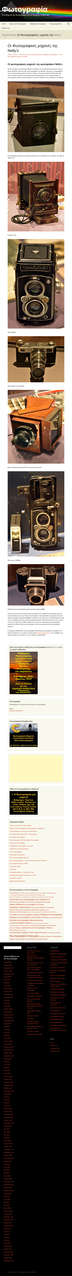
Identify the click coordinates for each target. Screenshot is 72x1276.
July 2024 (6, 1000)
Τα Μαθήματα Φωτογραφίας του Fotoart (21, 846)
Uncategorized (54, 951)
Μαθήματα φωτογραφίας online (52, 917)
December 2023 (8, 1015)
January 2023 (8, 1044)
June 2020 (7, 1132)
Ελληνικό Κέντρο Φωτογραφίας (19, 910)
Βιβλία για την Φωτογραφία (58, 954)
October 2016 (8, 1258)
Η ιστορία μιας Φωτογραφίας (58, 959)
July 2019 (6, 1164)
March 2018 (7, 1208)
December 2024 (8, 994)
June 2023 (7, 1029)
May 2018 (7, 1202)
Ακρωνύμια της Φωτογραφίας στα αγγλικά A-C (30, 899)
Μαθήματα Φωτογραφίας (38, 24)
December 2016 (8, 1252)
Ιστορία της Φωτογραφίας (57, 967)
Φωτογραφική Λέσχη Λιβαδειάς (53, 932)
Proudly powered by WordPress (27, 1272)
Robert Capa (41, 895)
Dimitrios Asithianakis (43, 633)
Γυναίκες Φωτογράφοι (56, 957)
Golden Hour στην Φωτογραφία (19, 849)
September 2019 (9, 1158)
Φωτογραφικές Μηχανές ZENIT (19, 863)
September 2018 (9, 1190)
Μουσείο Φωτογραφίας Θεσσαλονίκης (26, 920)
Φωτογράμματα (15, 930)
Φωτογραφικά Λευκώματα (17, 854)
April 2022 (7, 1070)
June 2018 (7, 1199)
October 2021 (8, 1088)
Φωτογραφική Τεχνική (56, 1019)
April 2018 (7, 1205)
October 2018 (8, 1187)
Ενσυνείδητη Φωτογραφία (17, 837)
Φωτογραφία (23, 930)
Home (4, 24)
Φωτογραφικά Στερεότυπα (58, 1013)
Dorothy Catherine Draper (31, 893)
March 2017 (7, 1243)
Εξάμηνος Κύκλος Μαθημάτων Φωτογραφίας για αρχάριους (27, 828)
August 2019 (7, 1161)
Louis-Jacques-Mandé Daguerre (17, 895)
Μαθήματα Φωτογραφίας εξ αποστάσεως (26, 917)
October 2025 (8, 971)
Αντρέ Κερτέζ (29, 902)
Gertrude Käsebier (42, 893)
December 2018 (8, 1182)
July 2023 (6, 1026)
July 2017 (6, 1231)
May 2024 (7, 1003)
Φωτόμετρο (13, 869)
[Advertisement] (36, 768)
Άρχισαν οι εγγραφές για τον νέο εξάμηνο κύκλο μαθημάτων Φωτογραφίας (26, 897)
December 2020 (8, 1114)
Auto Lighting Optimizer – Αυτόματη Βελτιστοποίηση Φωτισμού (28, 860)
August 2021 (7, 1094)
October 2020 (8, 1120)
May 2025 (7, 979)
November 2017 (8, 1220)
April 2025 (7, 982)
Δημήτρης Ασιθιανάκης (16, 710)
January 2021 (8, 1111)
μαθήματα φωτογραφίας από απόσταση (22, 939)
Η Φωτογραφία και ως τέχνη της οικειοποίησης (23, 831)
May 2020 (7, 1135)
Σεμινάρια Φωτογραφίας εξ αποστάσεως (43, 925)
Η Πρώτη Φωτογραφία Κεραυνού (19, 857)
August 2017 (7, 1228)
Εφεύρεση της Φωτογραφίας (33, 912)
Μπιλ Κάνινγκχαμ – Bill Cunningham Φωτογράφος (24, 840)
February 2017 (8, 1246)
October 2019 (8, 1155)
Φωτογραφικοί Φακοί (56, 1022)
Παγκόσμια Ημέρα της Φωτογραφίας (40, 923)
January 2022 (8, 1079)
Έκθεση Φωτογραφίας (49, 897)
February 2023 (8, 1041)
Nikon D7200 (35, 895)
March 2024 (7, 1006)
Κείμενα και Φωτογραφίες (18, 24)
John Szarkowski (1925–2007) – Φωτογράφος (23, 834)
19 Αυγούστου (14, 893)
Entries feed (53, 1045)
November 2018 (8, 1184)
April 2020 (7, 1138)
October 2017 (8, 1222)
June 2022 (7, 1064)
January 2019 (8, 1179)
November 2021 (8, 1085)
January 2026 (8, 965)
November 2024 (8, 997)
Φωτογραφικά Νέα (56, 24)
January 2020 (8, 1146)
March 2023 (7, 1038)
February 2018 (8, 1211)
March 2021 (7, 1105)
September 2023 (9, 1020)
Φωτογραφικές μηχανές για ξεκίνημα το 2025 (23, 875)
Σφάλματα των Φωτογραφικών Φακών (37, 928)
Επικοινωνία (6, 28)
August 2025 (7, 977)
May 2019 (7, 1170)
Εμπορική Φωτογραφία (37, 910)
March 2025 (7, 985)
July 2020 (6, 1129)
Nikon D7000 (29, 895)
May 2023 (7, 1032)
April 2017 (7, 1240)
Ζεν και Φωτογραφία (15, 852)
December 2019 (8, 1149)
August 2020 (7, 1126)
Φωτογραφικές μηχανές (57, 1016)
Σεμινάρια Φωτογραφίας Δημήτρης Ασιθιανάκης (20, 925)
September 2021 (9, 1091)
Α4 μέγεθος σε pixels (16, 878)
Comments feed (55, 1048)
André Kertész (22, 893)
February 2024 (8, 1009)
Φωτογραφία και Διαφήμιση (58, 995)
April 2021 (7, 1102)
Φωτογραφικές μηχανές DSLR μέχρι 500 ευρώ (28, 932)
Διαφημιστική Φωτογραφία (17, 881)
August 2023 (7, 1023)
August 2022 (7, 1059)
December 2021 (8, 1082)
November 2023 (8, 1018)
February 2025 (8, 988)
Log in (52, 1042)
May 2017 (7, 1237)
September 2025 (9, 974)
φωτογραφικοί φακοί (41, 939)
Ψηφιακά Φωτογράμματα (54, 936)
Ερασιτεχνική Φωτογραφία (18, 912)
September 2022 (9, 1056)
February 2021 (8, 1108)
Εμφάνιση (47, 910)
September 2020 (9, 1123)
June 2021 (7, 1100)
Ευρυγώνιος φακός (15, 866)
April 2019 (7, 1173)
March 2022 (7, 1073)
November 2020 (8, 1117)
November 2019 (8, 1152)
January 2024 (8, 1012)
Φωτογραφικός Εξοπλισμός (58, 1025)
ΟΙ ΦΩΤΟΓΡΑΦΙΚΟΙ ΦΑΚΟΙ (20, 923)
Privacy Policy (12, 1272)
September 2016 (9, 1261)
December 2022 (8, 1047)
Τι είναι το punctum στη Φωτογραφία (20, 825)
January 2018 (8, 1214)
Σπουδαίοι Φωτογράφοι (57, 989)
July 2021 (6, 1097)
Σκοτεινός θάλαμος (15, 928)
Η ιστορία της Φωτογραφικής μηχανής (25, 915)
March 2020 (7, 1141)
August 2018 (7, 1193)
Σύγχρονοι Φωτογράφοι (57, 992)
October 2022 (8, 1053)
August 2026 (7, 962)
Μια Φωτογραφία (55, 981)
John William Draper (51, 893)
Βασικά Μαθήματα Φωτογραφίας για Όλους (27, 904)
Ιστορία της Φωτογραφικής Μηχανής (31, 54)
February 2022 (8, 1076)
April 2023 (7, 1035)
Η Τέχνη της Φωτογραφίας (17, 843)
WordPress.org (54, 1051)
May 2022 (7, 1067)
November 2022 (8, 1050)
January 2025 (8, 991)
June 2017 (7, 1234)
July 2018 (6, 1196)
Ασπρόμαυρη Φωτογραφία (42, 902)
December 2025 (8, 968)
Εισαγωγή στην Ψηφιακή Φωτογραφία (42, 907)
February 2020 (8, 1143)
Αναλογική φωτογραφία (17, 902)
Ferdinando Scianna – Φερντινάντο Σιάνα (22, 872)
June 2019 (7, 1167)
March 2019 (7, 1176)
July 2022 (6, 1061)
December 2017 (8, 1217)
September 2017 (9, 1225)
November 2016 (8, 1255)
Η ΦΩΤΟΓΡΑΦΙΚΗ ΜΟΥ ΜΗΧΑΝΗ (48, 912)
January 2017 (8, 1249)
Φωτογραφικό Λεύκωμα (24, 935)
